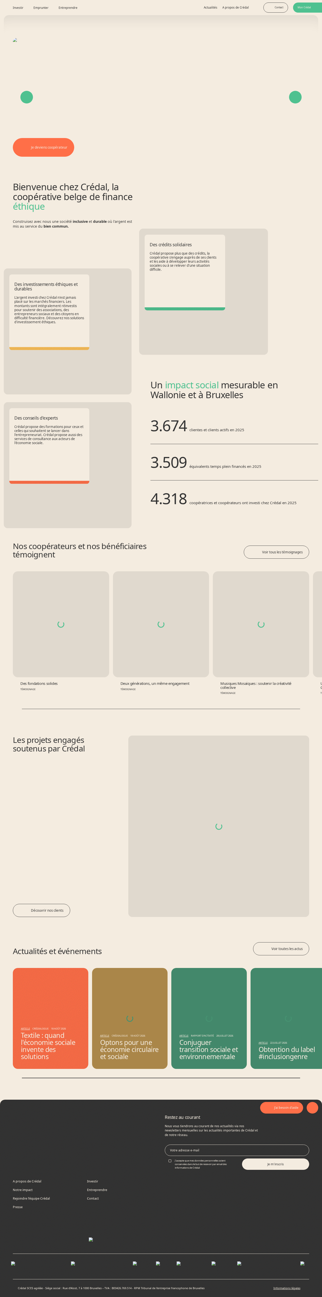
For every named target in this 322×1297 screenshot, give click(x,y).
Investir (92, 1181)
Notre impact (23, 1190)
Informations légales (286, 1288)
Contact (93, 1198)
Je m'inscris (275, 1164)
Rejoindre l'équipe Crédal (31, 1198)
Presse (18, 1207)
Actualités (210, 7)
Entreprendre (97, 1190)
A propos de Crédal (235, 7)
